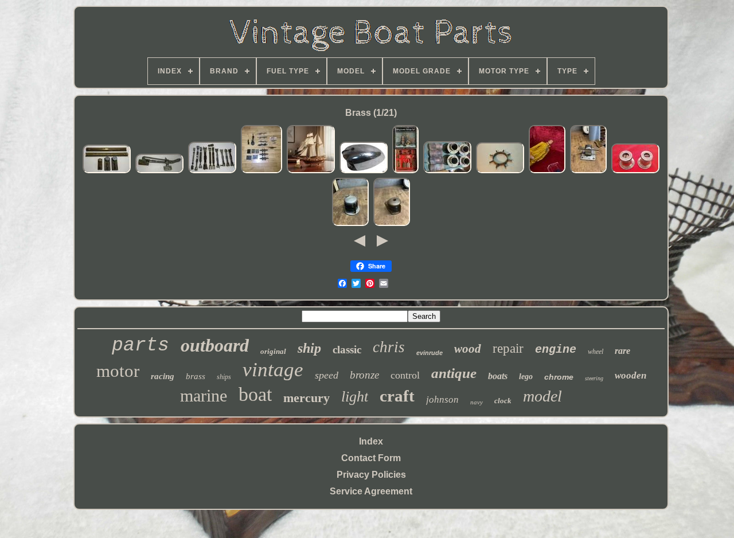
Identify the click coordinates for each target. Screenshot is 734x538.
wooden (630, 375)
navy (476, 402)
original (273, 351)
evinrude (429, 352)
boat (255, 394)
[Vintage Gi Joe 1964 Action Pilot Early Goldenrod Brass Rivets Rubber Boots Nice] (547, 171)
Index (371, 441)
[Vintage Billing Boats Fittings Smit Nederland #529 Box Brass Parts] (405, 171)
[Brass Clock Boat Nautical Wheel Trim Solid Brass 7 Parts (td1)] (500, 171)
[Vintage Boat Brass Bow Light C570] (363, 171)
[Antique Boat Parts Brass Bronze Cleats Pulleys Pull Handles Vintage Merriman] (261, 171)
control (405, 375)
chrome (558, 376)
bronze (364, 375)
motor (117, 371)
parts (140, 345)
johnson (442, 399)
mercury (306, 398)
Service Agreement (371, 491)
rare (622, 351)
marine (203, 395)
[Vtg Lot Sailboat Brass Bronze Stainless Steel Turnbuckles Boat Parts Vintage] (212, 171)
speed (326, 375)
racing (162, 376)
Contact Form (371, 458)
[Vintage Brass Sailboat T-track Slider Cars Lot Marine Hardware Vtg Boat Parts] (106, 171)
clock (503, 400)
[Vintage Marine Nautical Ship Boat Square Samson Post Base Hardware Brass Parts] (588, 171)
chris (389, 347)
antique (454, 373)
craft (397, 396)
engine (555, 349)
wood (467, 349)
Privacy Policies (371, 474)
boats (497, 376)
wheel (595, 352)
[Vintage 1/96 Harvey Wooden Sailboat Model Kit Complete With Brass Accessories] (311, 171)
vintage (273, 369)
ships (224, 377)
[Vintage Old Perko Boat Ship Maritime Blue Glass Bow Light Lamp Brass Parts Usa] (391, 224)
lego (526, 376)
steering (594, 378)
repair (508, 348)
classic (347, 350)
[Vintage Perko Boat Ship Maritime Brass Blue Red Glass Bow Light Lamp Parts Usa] (350, 224)
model (542, 396)
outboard (215, 345)
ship (309, 348)
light (354, 396)
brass (195, 376)
